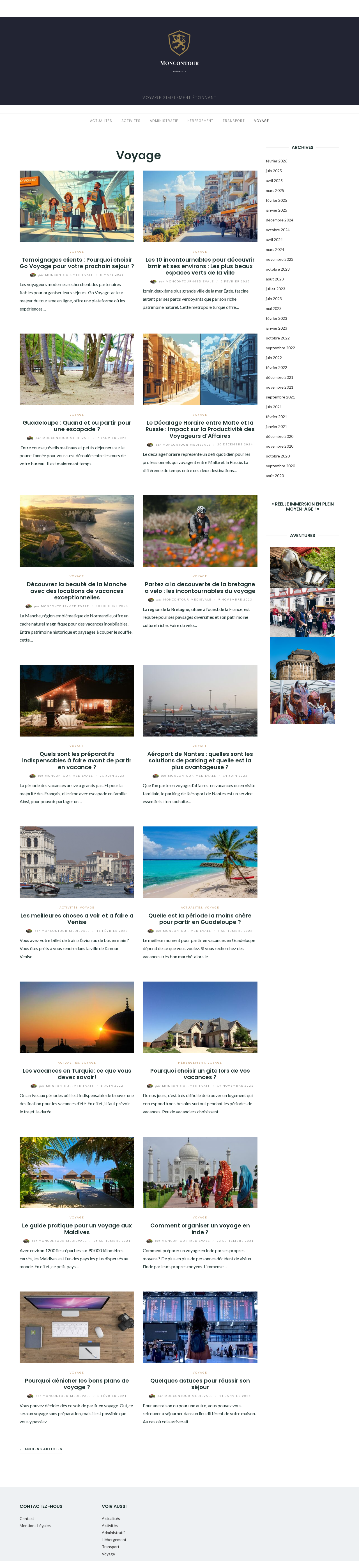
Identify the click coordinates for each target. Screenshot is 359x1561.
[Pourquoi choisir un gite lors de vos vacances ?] (200, 1016)
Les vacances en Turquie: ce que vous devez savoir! (77, 1074)
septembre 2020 (280, 465)
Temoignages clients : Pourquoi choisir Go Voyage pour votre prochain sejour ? (77, 263)
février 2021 (276, 416)
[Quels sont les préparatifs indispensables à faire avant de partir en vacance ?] (77, 700)
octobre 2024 (278, 229)
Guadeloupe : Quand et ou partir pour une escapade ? (77, 426)
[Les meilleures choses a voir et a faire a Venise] (77, 861)
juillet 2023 (275, 288)
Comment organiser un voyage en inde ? (200, 1229)
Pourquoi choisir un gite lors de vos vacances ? (200, 1074)
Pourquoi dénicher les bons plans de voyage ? (77, 1384)
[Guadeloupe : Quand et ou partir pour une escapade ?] (77, 368)
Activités (131, 120)
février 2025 (276, 200)
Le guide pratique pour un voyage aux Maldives (77, 1229)
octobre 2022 (278, 338)
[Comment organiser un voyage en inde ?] (200, 1171)
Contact (27, 1518)
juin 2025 (274, 170)
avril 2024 (274, 239)
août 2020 (275, 475)
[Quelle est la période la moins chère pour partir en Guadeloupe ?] (200, 861)
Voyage (261, 120)
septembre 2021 (280, 397)
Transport (234, 120)
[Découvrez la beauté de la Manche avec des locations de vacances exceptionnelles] (77, 530)
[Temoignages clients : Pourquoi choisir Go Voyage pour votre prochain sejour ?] (77, 205)
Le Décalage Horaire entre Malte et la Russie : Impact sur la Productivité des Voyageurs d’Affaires (200, 429)
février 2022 (276, 367)
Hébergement (200, 120)
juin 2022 (274, 357)
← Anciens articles (41, 1449)
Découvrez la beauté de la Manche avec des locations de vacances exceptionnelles (77, 590)
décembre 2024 (279, 220)
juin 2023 (274, 298)
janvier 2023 (276, 328)
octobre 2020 (278, 456)
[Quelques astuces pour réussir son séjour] (200, 1326)
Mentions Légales (35, 1525)
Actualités (101, 120)
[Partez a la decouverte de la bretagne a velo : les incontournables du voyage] (200, 530)
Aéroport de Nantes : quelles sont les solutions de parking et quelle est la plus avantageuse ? (200, 760)
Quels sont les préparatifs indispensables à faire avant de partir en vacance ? (77, 760)
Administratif (164, 120)
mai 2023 (274, 308)
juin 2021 (274, 406)
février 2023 (276, 318)
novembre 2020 (279, 446)
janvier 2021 (276, 426)
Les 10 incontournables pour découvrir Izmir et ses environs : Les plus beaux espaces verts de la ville (200, 266)
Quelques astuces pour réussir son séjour (200, 1384)
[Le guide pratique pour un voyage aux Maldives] (77, 1171)
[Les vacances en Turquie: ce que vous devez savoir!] (77, 1016)
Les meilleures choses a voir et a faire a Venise (77, 919)
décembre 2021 (279, 377)
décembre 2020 (279, 436)
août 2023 (275, 279)
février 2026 (276, 160)
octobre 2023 (278, 269)
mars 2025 (275, 190)
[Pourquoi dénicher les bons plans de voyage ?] (77, 1326)
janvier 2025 (276, 210)
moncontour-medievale (66, 275)
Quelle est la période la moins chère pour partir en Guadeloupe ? (200, 919)
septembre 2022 (280, 347)
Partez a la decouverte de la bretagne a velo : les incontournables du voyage (200, 587)
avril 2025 (274, 180)
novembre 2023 (279, 259)
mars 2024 (275, 249)
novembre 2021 (279, 387)
